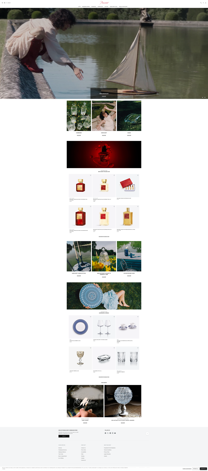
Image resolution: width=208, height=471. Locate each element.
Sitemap (82, 456)
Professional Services (62, 449)
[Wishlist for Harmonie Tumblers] (137, 347)
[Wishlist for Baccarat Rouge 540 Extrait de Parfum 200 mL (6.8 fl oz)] (90, 206)
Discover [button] (79, 275)
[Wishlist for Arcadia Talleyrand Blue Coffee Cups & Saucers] (137, 316)
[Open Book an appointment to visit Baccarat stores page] (4, 2)
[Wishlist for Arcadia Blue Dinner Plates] (90, 316)
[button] (203, 2)
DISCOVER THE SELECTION (104, 376)
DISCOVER (104, 96)
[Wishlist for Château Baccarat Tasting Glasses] (114, 316)
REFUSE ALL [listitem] (195, 468)
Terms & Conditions (107, 449)
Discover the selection (104, 236)
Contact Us (83, 447)
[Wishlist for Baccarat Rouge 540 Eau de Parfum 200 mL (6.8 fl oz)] (114, 206)
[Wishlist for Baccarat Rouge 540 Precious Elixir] (137, 175)
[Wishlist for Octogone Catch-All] (114, 347)
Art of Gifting (60, 458)
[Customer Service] (201, 2)
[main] (104, 216)
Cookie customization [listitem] (187, 468)
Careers (105, 456)
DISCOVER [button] (79, 135)
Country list (83, 460)
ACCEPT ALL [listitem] (203, 468)
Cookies (82, 458)
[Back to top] (147, 433)
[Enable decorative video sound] (202, 97)
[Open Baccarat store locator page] (2, 2)
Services (60, 447)
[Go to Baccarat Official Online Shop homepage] (104, 2)
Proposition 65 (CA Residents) (109, 447)
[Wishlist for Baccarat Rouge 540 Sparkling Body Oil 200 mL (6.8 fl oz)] (137, 206)
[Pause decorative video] (205, 97)
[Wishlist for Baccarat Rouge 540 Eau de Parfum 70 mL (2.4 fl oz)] (114, 175)
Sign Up (64, 436)
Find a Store (83, 449)
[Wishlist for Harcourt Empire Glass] (90, 347)
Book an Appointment (62, 456)
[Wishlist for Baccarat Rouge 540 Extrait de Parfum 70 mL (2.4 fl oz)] (90, 175)
